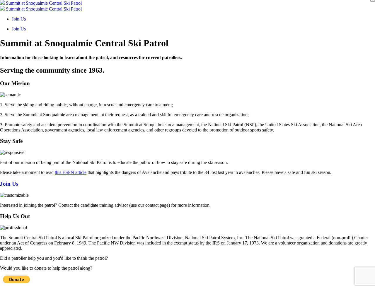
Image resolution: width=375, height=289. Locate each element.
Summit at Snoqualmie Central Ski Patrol (43, 3)
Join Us (19, 18)
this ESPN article (70, 172)
